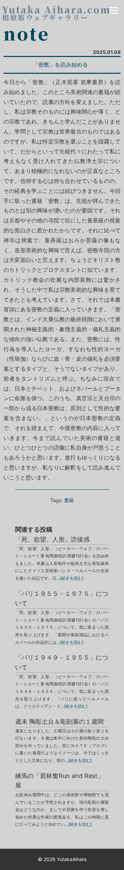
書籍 (69, 500)
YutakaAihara (71, 859)
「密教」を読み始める (60, 64)
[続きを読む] (71, 578)
